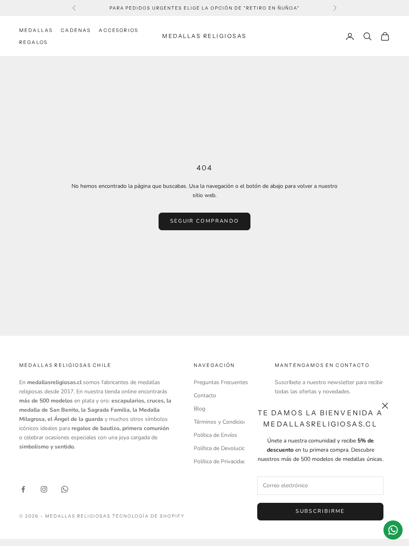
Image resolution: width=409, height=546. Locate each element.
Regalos (33, 42)
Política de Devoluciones (224, 448)
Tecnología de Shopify (148, 516)
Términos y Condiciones (223, 422)
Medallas (36, 30)
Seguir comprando (204, 221)
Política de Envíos (215, 435)
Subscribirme (320, 511)
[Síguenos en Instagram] (44, 489)
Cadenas (76, 30)
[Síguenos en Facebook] (23, 489)
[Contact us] (393, 530)
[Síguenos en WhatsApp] (65, 489)
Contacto (205, 395)
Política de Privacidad (220, 461)
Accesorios (118, 30)
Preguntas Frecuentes (221, 382)
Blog (199, 408)
